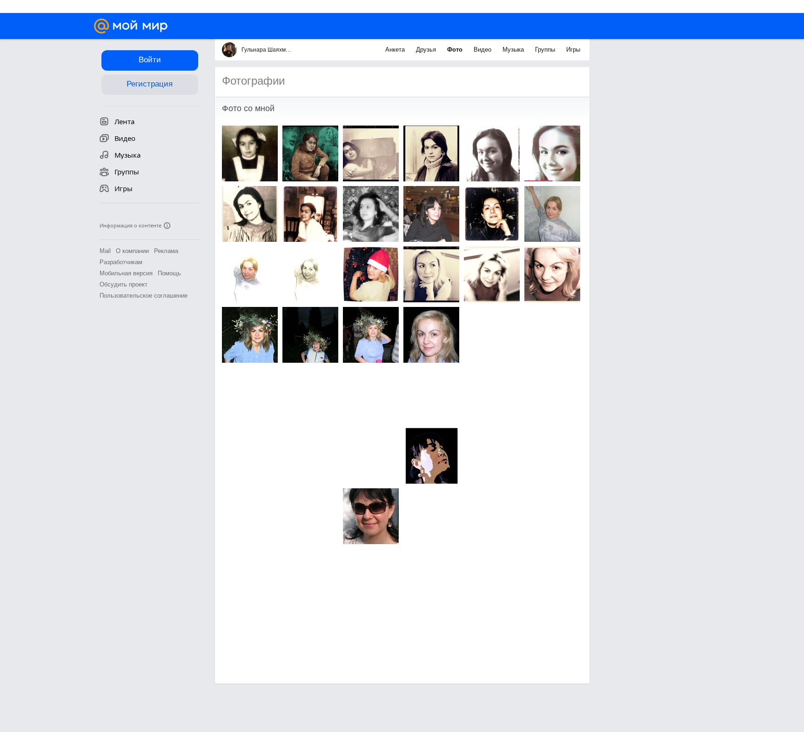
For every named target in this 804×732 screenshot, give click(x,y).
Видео (483, 49)
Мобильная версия (126, 273)
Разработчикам (121, 262)
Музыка (514, 49)
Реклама (166, 250)
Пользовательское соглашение (144, 295)
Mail (105, 250)
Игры (573, 49)
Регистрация (150, 84)
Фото (455, 49)
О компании (132, 250)
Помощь (169, 273)
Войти (150, 59)
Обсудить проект (123, 284)
